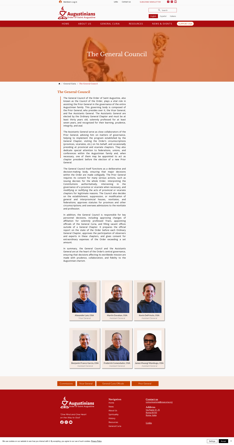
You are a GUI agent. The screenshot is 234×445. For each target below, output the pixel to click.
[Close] (231, 441)
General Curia (115, 426)
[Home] (59, 84)
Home (111, 402)
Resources (113, 422)
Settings (212, 441)
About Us (113, 410)
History (112, 418)
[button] (150, 1)
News (111, 406)
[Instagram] (172, 1)
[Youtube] (175, 1)
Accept (223, 441)
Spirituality (113, 414)
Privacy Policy (96, 441)
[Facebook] (168, 1)
